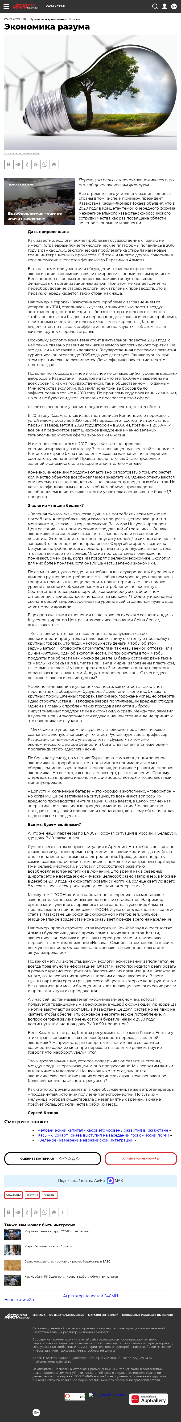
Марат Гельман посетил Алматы (48, 1246)
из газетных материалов (22, 153)
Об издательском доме (66, 1315)
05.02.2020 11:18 (15, 19)
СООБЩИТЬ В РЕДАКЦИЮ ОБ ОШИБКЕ (147, 1315)
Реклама (39, 1315)
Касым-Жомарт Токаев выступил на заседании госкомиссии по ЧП (103, 1135)
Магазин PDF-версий (103, 1315)
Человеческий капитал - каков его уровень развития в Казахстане (103, 1130)
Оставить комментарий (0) (141, 1158)
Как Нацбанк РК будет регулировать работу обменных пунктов (71, 1276)
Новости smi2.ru (20, 1299)
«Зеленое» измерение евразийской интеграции (85, 1140)
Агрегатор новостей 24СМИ (90, 1296)
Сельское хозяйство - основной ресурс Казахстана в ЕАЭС (68, 1261)
